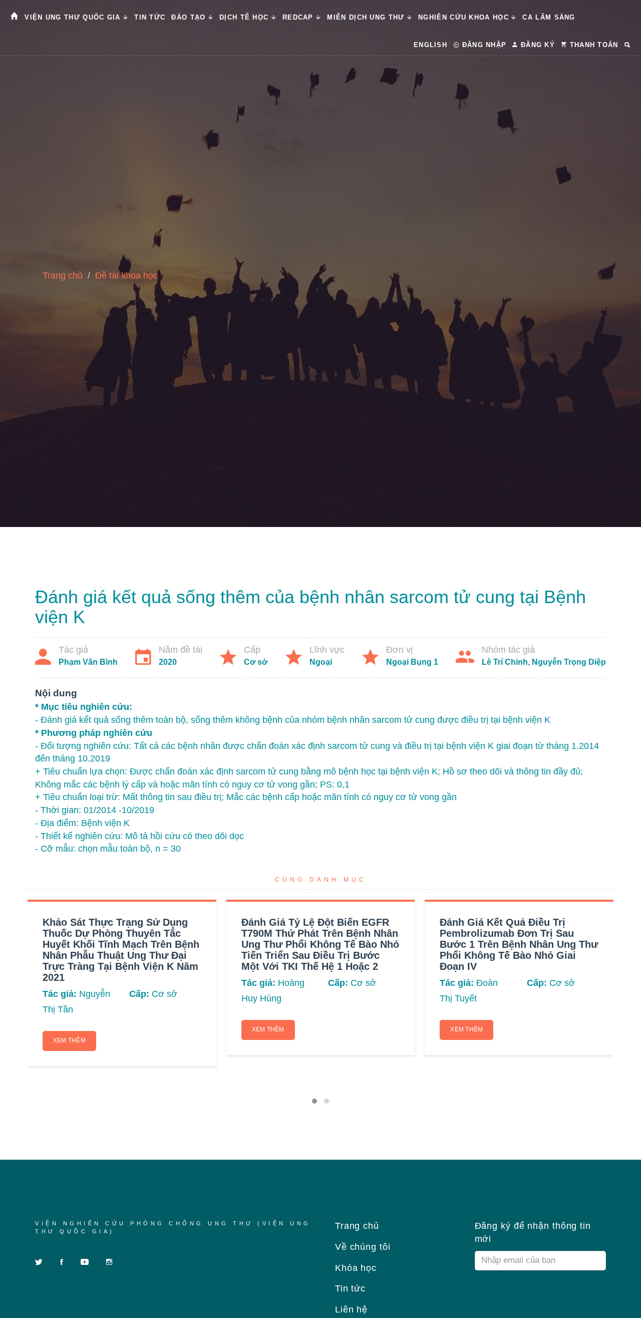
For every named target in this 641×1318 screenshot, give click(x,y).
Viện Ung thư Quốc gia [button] (74, 17)
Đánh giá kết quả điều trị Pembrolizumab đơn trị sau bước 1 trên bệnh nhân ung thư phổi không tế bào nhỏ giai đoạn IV (519, 944)
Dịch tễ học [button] (245, 17)
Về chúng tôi (361, 1247)
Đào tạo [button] (189, 17)
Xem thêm (69, 1040)
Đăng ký (536, 45)
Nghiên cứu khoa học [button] (464, 17)
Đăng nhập (482, 45)
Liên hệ (350, 1309)
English (430, 45)
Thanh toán (592, 45)
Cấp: (139, 994)
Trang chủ (63, 276)
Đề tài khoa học (126, 276)
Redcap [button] (299, 17)
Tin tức (149, 17)
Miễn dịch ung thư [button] (367, 17)
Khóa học (354, 1268)
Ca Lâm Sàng (548, 17)
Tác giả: (60, 994)
